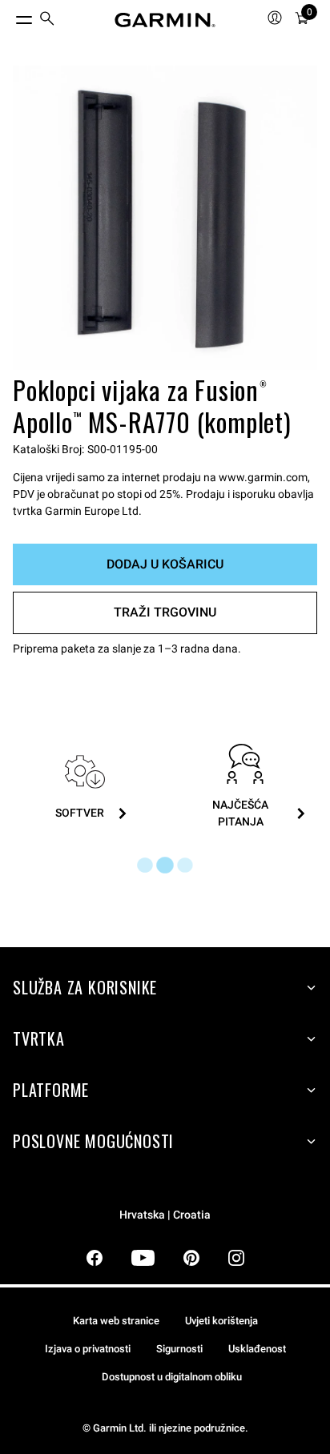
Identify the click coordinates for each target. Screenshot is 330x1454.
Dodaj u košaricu (165, 564)
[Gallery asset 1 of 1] (165, 218)
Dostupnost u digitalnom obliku (172, 1377)
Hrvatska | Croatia (165, 1215)
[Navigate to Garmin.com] (165, 20)
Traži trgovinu (165, 612)
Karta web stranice (116, 1321)
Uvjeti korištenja (221, 1321)
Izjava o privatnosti (88, 1349)
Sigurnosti (179, 1349)
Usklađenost (257, 1349)
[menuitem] (47, 20)
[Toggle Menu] (9, 16)
